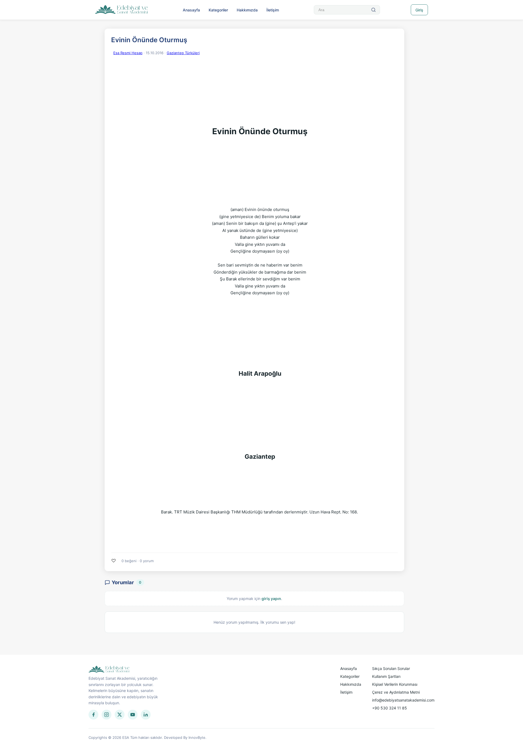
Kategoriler (218, 10)
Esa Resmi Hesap (127, 53)
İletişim (272, 10)
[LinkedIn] (146, 715)
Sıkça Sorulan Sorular (391, 668)
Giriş (419, 10)
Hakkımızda (247, 10)
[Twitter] (119, 715)
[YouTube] (133, 715)
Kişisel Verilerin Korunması (394, 684)
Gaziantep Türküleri (183, 53)
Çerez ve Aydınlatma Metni (396, 692)
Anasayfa (191, 10)
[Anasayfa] (121, 10)
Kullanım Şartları (386, 676)
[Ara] (373, 9)
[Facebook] (93, 715)
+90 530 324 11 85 (389, 708)
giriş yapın (271, 598)
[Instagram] (106, 715)
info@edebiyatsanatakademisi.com (403, 700)
